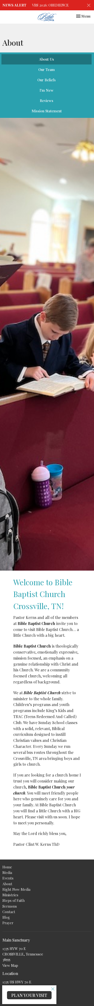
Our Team (46, 69)
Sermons (9, 906)
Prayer (7, 922)
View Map (10, 965)
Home (7, 867)
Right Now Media (16, 889)
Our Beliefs (46, 79)
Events (7, 878)
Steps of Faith (13, 900)
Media (7, 872)
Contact (8, 911)
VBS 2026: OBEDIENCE (50, 5)
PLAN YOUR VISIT (29, 995)
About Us (46, 59)
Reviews (46, 100)
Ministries (10, 894)
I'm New (47, 90)
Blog (6, 917)
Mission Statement (47, 110)
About (7, 883)
